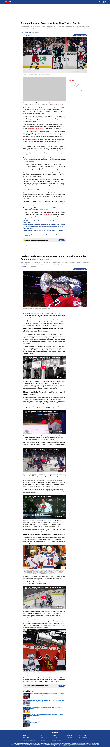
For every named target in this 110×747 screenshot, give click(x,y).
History (29, 245)
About (24, 735)
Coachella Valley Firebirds (36, 128)
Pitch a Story (26, 737)
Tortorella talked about (33, 491)
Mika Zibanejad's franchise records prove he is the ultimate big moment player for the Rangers (43, 231)
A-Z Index (42, 740)
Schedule (24, 1)
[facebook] (99, 1)
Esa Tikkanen (31, 161)
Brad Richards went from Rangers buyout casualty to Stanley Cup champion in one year (44, 221)
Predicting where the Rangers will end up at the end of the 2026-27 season (44, 224)
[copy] (31, 35)
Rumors (19, 1)
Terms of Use (55, 737)
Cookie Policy (69, 737)
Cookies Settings (56, 740)
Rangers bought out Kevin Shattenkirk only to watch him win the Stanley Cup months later (44, 227)
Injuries (39, 1)
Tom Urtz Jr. (25, 266)
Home (24, 245)
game (53, 104)
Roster (35, 1)
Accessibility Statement (29, 740)
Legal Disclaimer (83, 737)
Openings (42, 735)
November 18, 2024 (44, 209)
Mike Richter (51, 159)
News (14, 1)
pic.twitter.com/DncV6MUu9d (50, 208)
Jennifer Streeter (26, 32)
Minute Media (16, 743)
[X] (102, 1)
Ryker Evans (60, 133)
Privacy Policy (43, 737)
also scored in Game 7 (39, 446)
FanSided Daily (82, 735)
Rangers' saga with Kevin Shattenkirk (40, 313)
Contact (54, 735)
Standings (30, 1)
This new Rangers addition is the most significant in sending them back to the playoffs (44, 234)
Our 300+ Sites (69, 735)
